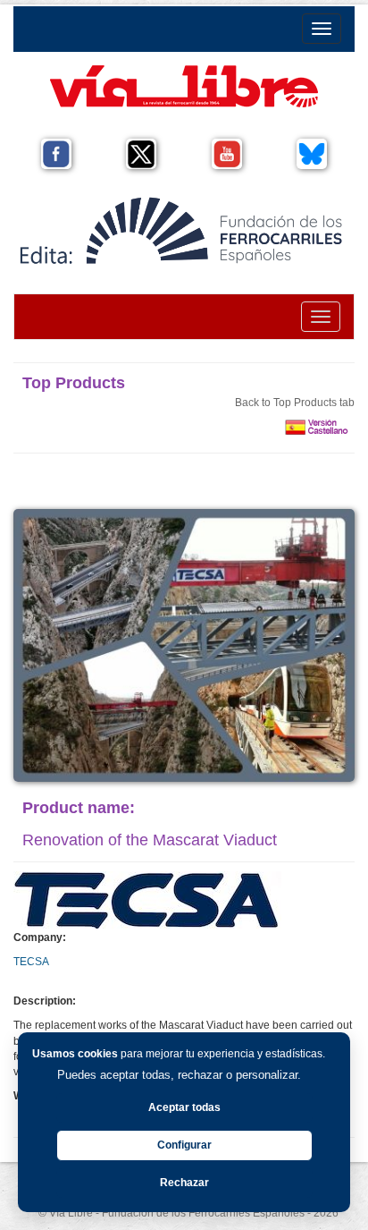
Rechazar (184, 1182)
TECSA (31, 961)
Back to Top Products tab (295, 402)
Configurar (184, 1145)
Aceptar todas (184, 1107)
